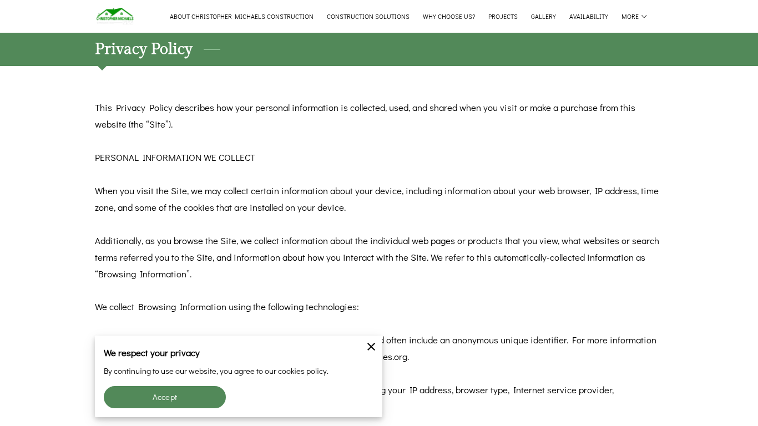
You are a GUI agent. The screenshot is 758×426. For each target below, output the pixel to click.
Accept (165, 397)
